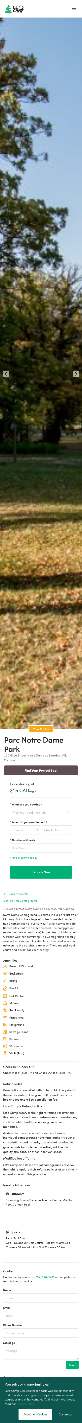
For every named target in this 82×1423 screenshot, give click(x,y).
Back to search (18, 894)
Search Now (41, 872)
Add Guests (20, 848)
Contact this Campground (20, 900)
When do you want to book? (29, 822)
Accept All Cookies (35, 1414)
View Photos (41, 729)
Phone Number (12, 1325)
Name (7, 1290)
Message (9, 1343)
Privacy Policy (25, 1404)
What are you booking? (27, 804)
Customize (65, 1414)
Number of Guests (23, 840)
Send (72, 1365)
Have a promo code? (23, 857)
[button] (6, 374)
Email (7, 1307)
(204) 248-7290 (44, 1277)
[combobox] (39, 814)
